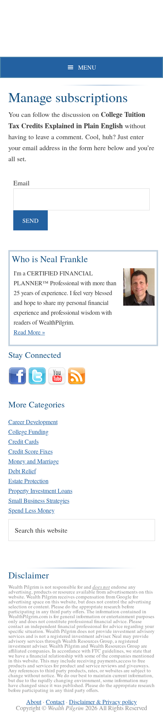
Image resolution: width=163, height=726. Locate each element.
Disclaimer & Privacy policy (103, 702)
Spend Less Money (31, 510)
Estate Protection (28, 481)
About (33, 702)
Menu (87, 67)
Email (21, 182)
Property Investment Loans (40, 490)
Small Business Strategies (38, 500)
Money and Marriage (33, 461)
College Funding (28, 431)
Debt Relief (22, 471)
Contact (55, 702)
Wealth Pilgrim (81, 30)
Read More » (29, 332)
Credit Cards (23, 441)
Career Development (33, 422)
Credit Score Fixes (30, 451)
